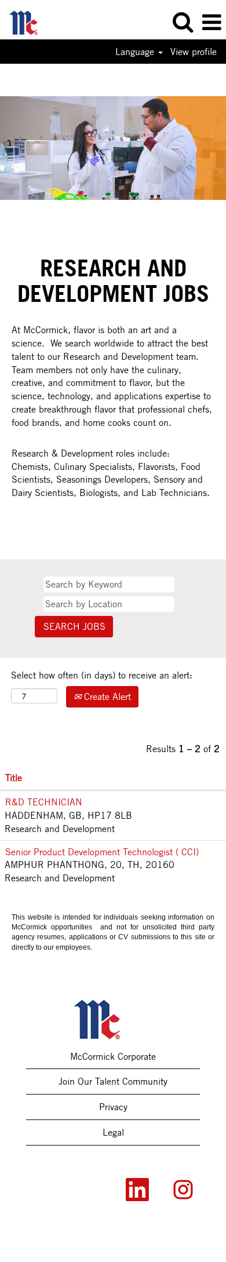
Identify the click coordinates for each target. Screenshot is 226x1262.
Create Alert (106, 696)
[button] (211, 22)
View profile (193, 51)
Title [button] (13, 777)
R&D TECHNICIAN (43, 802)
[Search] (182, 22)
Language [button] (136, 51)
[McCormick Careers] (29, 21)
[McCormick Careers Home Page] (113, 1020)
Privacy (113, 1107)
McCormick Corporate (113, 1056)
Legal (113, 1132)
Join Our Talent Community (113, 1081)
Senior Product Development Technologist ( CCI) (102, 852)
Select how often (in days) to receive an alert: (101, 675)
